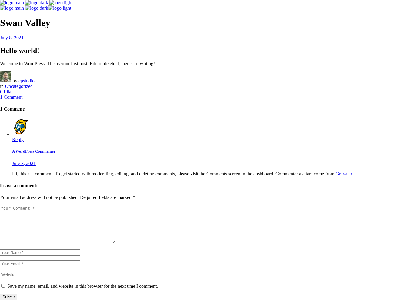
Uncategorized (19, 86)
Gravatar (344, 173)
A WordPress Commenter (33, 151)
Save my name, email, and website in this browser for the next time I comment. (82, 286)
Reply (18, 139)
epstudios (27, 80)
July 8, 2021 (12, 37)
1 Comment (11, 97)
